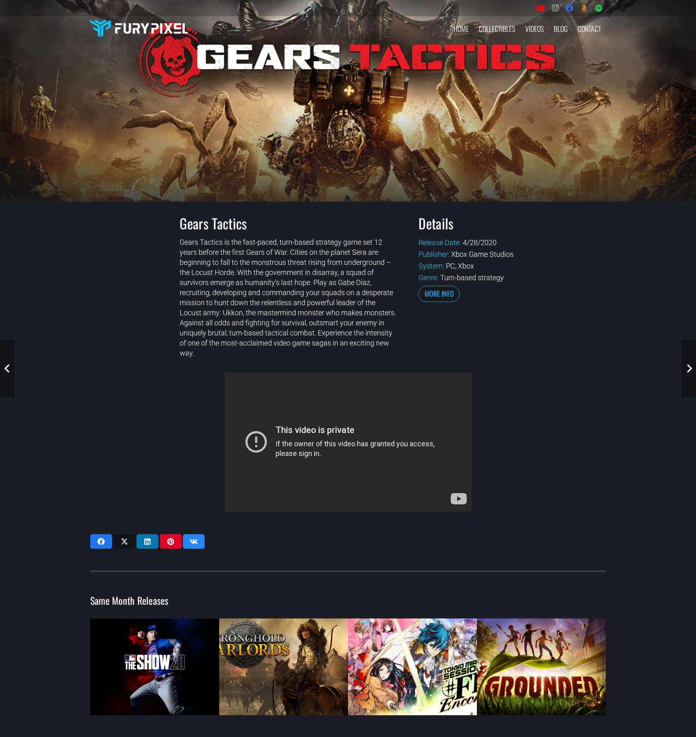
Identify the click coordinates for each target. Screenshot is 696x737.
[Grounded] (541, 666)
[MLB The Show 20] (154, 666)
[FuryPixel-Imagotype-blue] (139, 28)
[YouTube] (540, 8)
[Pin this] (171, 541)
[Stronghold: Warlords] (283, 666)
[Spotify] (598, 8)
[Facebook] (569, 8)
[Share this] (101, 541)
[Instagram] (555, 8)
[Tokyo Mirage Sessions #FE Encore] (412, 666)
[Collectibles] (584, 8)
